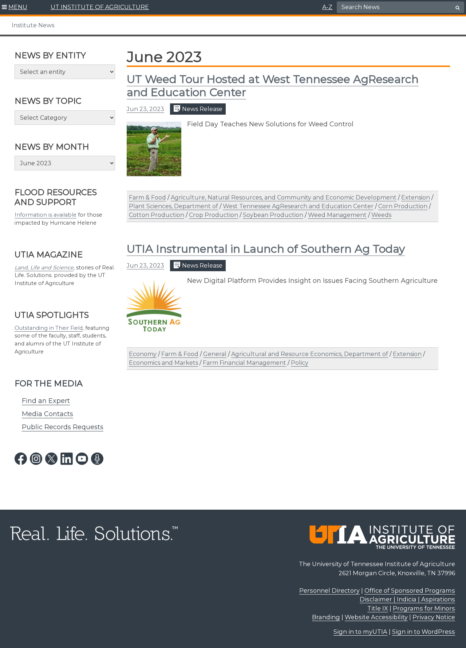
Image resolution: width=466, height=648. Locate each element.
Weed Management (337, 215)
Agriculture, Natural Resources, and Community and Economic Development (283, 197)
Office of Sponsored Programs (409, 590)
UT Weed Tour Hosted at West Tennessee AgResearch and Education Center (273, 85)
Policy (299, 362)
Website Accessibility (376, 617)
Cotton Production (156, 215)
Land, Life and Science (44, 267)
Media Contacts (47, 414)
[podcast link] (97, 459)
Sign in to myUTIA (360, 631)
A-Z (327, 7)
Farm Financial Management (244, 362)
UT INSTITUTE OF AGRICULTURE (100, 7)
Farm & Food (147, 197)
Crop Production (213, 215)
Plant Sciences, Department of (173, 206)
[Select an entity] (65, 71)
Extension (415, 197)
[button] (14, 7)
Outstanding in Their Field (49, 328)
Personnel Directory (329, 590)
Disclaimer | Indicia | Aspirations (407, 599)
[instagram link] (36, 459)
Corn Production (402, 206)
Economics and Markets (163, 362)
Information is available (45, 215)
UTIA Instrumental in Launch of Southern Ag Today (266, 249)
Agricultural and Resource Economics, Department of (309, 354)
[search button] (457, 7)
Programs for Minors (424, 608)
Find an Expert (46, 401)
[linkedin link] (66, 459)
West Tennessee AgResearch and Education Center (298, 206)
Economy (143, 354)
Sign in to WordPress (423, 631)
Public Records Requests (62, 427)
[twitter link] (51, 459)
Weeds (381, 215)
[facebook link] (21, 459)
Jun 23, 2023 (145, 109)
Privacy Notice (433, 617)
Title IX (377, 608)
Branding (326, 617)
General (214, 354)
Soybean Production (273, 215)
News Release (201, 109)
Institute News (33, 25)
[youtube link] (82, 459)
